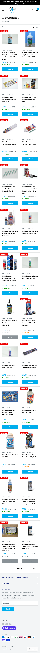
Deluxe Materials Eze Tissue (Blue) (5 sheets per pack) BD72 (30, 546)
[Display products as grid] (34, 27)
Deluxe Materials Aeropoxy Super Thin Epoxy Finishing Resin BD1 (9, 278)
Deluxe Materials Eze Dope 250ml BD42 (10, 456)
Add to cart (10, 69)
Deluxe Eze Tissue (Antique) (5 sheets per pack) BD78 (9, 99)
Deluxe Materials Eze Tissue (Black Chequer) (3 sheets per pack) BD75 (29, 502)
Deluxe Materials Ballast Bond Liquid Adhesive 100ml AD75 (9, 323)
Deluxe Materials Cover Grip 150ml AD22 (29, 411)
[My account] (33, 10)
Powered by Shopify (7, 649)
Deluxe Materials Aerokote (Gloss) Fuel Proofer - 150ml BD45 (10, 233)
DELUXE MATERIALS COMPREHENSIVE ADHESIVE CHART (8, 412)
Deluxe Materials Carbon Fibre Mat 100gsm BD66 (29, 366)
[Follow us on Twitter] (6, 624)
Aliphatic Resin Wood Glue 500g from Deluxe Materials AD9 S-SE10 (30, 55)
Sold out (10, 337)
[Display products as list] (37, 27)
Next (34, 568)
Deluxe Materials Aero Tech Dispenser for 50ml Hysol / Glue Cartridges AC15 (29, 190)
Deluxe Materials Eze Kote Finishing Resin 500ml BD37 (10, 502)
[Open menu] (3, 10)
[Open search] (29, 10)
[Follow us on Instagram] (10, 624)
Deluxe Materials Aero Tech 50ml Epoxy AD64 (29, 143)
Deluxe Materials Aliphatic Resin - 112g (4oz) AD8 (30, 277)
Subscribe (8, 609)
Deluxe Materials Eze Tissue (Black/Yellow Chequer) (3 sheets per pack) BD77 (9, 547)
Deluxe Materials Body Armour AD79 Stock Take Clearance (29, 323)
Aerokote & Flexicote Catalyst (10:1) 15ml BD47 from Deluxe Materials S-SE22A (9, 56)
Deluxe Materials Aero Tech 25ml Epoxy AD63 (9, 143)
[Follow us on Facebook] (3, 624)
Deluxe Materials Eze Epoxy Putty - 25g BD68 (29, 456)
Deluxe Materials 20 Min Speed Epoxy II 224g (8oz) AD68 (29, 99)
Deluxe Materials (7, 50)
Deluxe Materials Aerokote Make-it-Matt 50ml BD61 (30, 232)
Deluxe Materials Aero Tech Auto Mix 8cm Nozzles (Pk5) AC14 (8, 189)
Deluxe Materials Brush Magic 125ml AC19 (9, 366)
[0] (36, 10)
